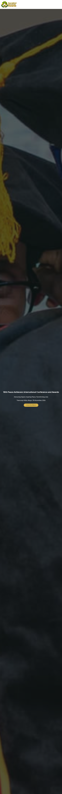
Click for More (31, 405)
